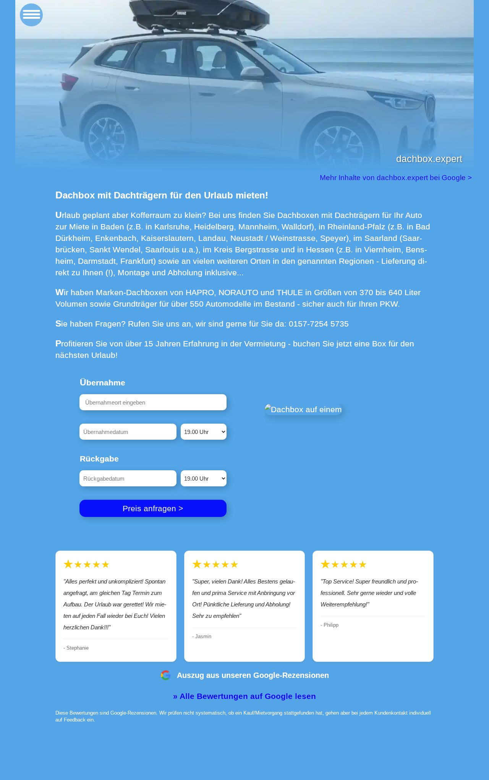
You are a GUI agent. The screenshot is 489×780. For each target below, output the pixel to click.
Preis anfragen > (153, 508)
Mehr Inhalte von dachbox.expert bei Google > (397, 178)
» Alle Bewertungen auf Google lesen (244, 696)
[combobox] (153, 402)
